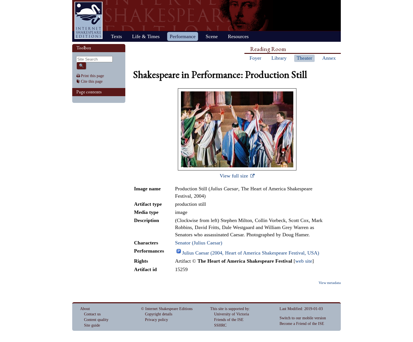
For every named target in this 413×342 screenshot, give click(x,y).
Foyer (255, 58)
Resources (238, 36)
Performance (183, 36)
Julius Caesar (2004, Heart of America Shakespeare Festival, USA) (250, 253)
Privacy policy (156, 320)
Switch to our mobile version (303, 318)
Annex (329, 58)
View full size (234, 176)
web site (303, 261)
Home (88, 20)
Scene (212, 36)
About (85, 309)
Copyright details (158, 314)
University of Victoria (231, 314)
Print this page (92, 76)
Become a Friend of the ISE (302, 324)
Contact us (92, 314)
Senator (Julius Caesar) (198, 243)
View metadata (330, 283)
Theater (304, 58)
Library (279, 58)
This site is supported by (229, 309)
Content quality (96, 320)
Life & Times (146, 36)
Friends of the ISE (229, 320)
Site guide (92, 325)
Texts (116, 36)
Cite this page (92, 81)
